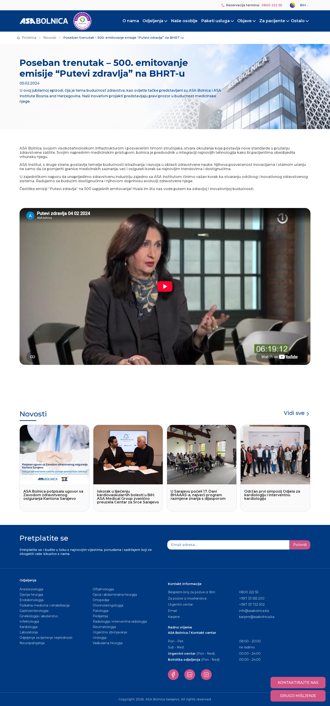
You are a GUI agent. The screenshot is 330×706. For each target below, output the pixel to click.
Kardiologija (28, 627)
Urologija (99, 638)
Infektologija (29, 621)
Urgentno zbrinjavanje (110, 632)
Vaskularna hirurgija (108, 643)
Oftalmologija (103, 589)
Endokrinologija (32, 600)
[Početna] (55, 21)
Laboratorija (29, 632)
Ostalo (298, 20)
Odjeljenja (153, 20)
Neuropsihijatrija (32, 643)
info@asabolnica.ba (254, 611)
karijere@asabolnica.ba (256, 617)
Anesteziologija (31, 589)
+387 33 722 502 (252, 604)
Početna (29, 38)
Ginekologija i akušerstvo (39, 616)
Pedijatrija (100, 616)
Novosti (49, 38)
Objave (244, 20)
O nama (131, 20)
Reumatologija (104, 627)
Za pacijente (272, 20)
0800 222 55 (272, 5)
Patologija (100, 611)
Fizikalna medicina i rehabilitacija (45, 605)
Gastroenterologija (34, 611)
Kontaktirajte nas (298, 682)
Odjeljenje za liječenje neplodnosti (46, 638)
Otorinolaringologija (108, 605)
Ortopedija (101, 600)
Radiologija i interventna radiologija (120, 621)
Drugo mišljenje (298, 696)
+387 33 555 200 (251, 598)
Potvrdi (300, 545)
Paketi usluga (215, 20)
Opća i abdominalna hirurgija (115, 595)
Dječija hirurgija (31, 595)
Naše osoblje (184, 20)
